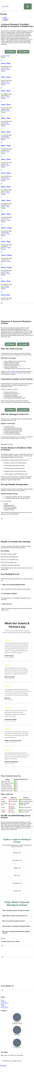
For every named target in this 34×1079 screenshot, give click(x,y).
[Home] (3, 938)
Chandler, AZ (17, 883)
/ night (10, 66)
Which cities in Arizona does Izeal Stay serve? (15, 915)
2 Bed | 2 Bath (5, 118)
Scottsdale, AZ (17, 860)
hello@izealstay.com (17, 1036)
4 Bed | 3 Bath (5, 63)
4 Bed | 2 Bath (5, 91)
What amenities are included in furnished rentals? (16, 926)
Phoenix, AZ (17, 853)
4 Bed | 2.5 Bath (6, 228)
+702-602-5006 (17, 1049)
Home (5, 17)
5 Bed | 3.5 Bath (6, 255)
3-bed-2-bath (5, 295)
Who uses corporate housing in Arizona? (13, 921)
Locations (5, 19)
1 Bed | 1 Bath (5, 241)
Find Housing (10, 51)
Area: (2, 68)
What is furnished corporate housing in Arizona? (16, 910)
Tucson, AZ (17, 891)
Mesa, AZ (17, 875)
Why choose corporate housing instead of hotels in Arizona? (16, 932)
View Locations (23, 51)
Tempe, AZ (17, 868)
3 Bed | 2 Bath (5, 77)
